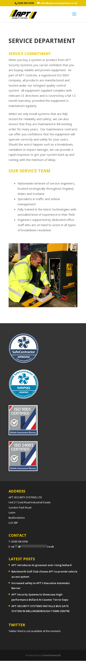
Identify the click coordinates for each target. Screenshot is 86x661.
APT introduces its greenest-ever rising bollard (41, 565)
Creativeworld (51, 655)
